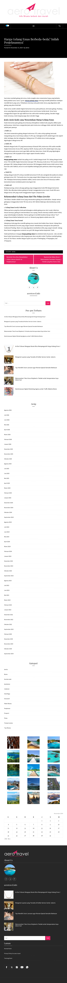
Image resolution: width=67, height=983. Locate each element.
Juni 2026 (6, 420)
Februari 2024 (8, 551)
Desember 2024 (8, 502)
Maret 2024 (7, 546)
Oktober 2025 (8, 459)
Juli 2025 (6, 468)
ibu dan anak (7, 679)
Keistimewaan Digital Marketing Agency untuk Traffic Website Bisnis (23, 336)
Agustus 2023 (8, 580)
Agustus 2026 (8, 410)
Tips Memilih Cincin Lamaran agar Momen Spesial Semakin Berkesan (23, 326)
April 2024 (7, 541)
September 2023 (8, 576)
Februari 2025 (8, 493)
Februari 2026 (8, 439)
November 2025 (8, 454)
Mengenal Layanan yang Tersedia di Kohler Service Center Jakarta (22, 321)
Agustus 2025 (8, 464)
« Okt (5, 839)
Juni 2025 (6, 473)
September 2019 (8, 653)
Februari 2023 (8, 605)
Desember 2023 (8, 561)
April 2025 (7, 483)
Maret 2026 (7, 434)
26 (16, 836)
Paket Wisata (8, 703)
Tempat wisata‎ (8, 723)
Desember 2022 (8, 614)
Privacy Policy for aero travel (12, 953)
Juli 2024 (6, 527)
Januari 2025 (7, 498)
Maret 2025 (7, 488)
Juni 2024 (6, 532)
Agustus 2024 (8, 522)
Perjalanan (7, 708)
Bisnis (13, 252)
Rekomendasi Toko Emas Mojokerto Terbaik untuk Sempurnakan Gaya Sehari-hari (27, 331)
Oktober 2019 (8, 649)
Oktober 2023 (8, 571)
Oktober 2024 (8, 512)
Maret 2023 (7, 600)
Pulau (5, 718)
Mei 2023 (6, 595)
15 (42, 828)
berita (6, 669)
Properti (6, 713)
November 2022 (8, 619)
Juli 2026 (6, 415)
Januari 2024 (7, 556)
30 (50, 836)
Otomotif (7, 698)
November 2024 (8, 507)
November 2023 (8, 566)
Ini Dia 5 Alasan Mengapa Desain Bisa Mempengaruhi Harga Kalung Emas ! (25, 316)
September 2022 (8, 629)
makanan (6, 689)
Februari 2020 (8, 634)
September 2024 (8, 517)
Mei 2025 (6, 478)
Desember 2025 (8, 449)
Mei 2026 (6, 425)
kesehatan (7, 684)
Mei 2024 (6, 537)
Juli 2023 (6, 585)
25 (8, 836)
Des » (9, 839)
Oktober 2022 (8, 624)
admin (27, 48)
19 (16, 832)
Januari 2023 (7, 610)
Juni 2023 (6, 590)
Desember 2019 (8, 639)
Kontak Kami (8, 948)
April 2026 (7, 429)
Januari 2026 (7, 444)
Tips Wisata (7, 728)
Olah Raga (7, 694)
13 (25, 828)
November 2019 (8, 644)
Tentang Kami (8, 958)
